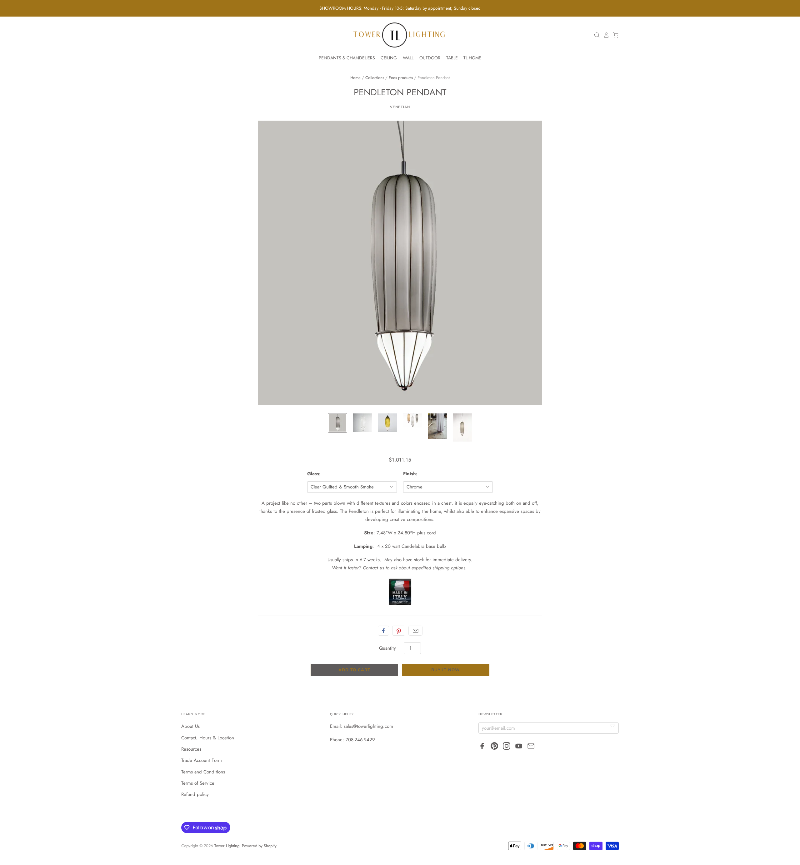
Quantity (387, 648)
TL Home (472, 58)
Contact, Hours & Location (207, 737)
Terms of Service (197, 783)
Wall (408, 58)
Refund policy (195, 794)
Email (415, 631)
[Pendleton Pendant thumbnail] (337, 422)
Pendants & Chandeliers (347, 58)
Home (355, 78)
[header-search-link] (595, 35)
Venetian (400, 107)
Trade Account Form (201, 760)
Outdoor (429, 58)
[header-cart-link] (614, 35)
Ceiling (389, 58)
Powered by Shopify (259, 846)
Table (452, 58)
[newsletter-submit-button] (613, 727)
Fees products (401, 78)
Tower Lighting (226, 846)
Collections (374, 78)
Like (383, 631)
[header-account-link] (604, 35)
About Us (190, 726)
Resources (191, 749)
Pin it (398, 631)
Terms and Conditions (203, 771)
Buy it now (445, 670)
